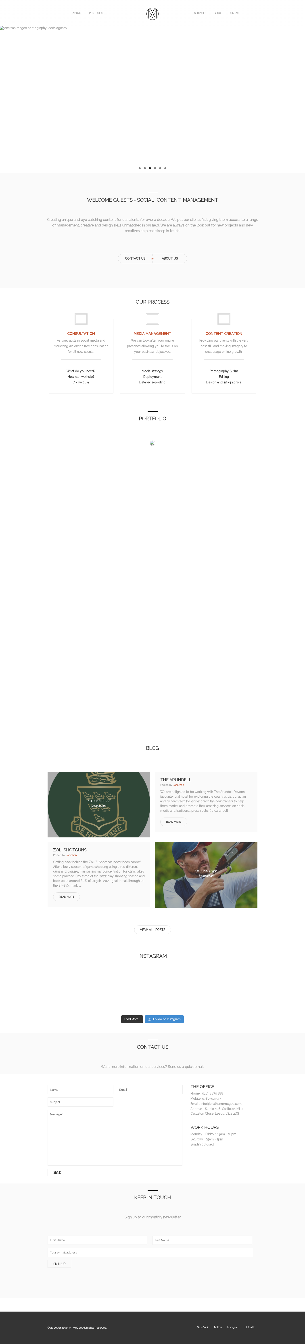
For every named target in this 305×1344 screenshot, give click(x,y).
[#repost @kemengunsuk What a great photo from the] (22, 1000)
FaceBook (203, 1327)
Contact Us (135, 258)
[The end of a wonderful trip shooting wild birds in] (66, 1000)
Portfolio (96, 13)
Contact (235, 13)
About (77, 13)
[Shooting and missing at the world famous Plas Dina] (109, 1000)
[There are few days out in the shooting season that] (109, 975)
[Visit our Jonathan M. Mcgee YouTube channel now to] (152, 975)
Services (200, 13)
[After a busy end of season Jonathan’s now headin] (22, 975)
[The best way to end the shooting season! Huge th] (66, 975)
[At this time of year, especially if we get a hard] (238, 975)
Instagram (233, 1327)
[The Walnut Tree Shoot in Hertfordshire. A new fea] (238, 1000)
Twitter (218, 1327)
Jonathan (178, 784)
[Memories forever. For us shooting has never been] (195, 975)
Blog (217, 13)
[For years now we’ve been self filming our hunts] (152, 1000)
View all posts (152, 930)
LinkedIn (249, 1327)
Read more (173, 821)
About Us (170, 258)
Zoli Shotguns (70, 849)
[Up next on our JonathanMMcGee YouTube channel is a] (282, 975)
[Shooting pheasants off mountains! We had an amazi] (195, 1000)
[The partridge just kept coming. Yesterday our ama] (282, 1000)
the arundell (175, 779)
